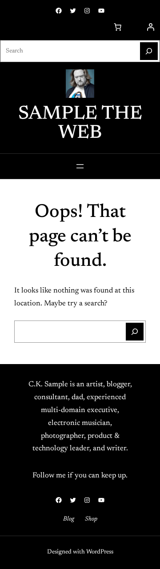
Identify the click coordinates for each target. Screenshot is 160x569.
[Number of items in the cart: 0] (117, 27)
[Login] (150, 27)
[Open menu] (80, 166)
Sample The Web (80, 124)
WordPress (99, 552)
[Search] (149, 51)
